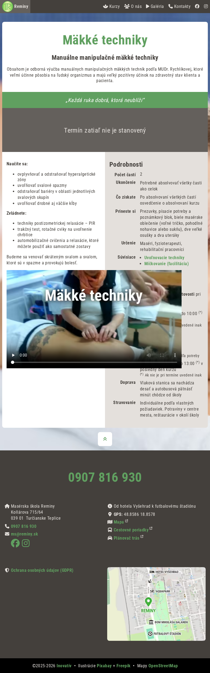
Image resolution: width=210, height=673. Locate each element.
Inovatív (64, 665)
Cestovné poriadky (131, 530)
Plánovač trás (126, 538)
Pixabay (104, 665)
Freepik (123, 665)
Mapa (119, 522)
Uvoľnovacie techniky (164, 257)
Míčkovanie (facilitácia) (166, 263)
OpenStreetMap (163, 665)
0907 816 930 (105, 477)
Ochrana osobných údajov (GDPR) (42, 570)
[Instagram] (206, 6)
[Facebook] (197, 6)
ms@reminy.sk (24, 534)
